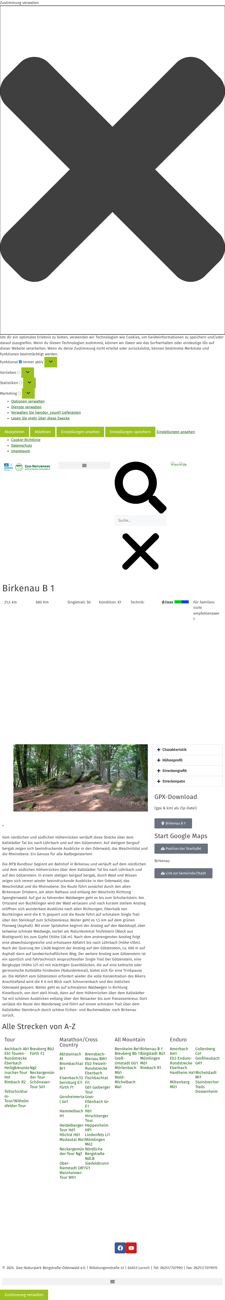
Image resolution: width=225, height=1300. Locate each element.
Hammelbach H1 (71, 1113)
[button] (112, 170)
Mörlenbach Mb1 (125, 1070)
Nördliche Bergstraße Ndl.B (95, 1154)
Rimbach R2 (15, 1082)
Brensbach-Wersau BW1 (96, 1056)
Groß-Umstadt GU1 (126, 1061)
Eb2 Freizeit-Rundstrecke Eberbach (96, 1068)
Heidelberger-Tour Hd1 (72, 1128)
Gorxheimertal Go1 (72, 1099)
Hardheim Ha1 (182, 1072)
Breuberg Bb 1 (127, 1053)
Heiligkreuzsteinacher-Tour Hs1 (16, 1072)
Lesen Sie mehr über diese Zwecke (40, 418)
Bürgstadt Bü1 (152, 1053)
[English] (175, 464)
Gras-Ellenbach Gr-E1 (97, 1101)
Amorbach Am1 (179, 1051)
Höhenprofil (172, 760)
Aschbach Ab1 (16, 1048)
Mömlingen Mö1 (150, 1061)
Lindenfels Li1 (97, 1134)
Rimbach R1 (150, 1067)
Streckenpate (173, 781)
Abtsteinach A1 (70, 1056)
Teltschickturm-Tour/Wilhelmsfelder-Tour (16, 1098)
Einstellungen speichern (130, 432)
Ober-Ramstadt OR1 (72, 1166)
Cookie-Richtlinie (25, 440)
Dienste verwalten (26, 407)
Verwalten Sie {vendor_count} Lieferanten (46, 412)
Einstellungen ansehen (80, 432)
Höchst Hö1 (70, 1134)
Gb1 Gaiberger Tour (97, 1090)
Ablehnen (43, 432)
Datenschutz (21, 445)
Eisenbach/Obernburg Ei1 (71, 1080)
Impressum (20, 451)
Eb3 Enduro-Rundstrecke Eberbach (181, 1063)
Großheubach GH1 (207, 1061)
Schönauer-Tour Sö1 (40, 1084)
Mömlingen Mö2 (95, 1142)
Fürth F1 (67, 1087)
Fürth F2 (37, 1053)
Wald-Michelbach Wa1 (125, 1082)
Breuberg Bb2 (42, 1048)
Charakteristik (174, 749)
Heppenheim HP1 (96, 1128)
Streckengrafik (174, 770)
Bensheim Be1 (127, 1048)
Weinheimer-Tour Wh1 (71, 1175)
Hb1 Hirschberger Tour (96, 1116)
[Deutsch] (183, 464)
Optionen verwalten (28, 401)
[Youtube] (131, 1247)
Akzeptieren (14, 432)
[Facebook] (120, 1247)
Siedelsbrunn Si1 (97, 1166)
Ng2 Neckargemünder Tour (42, 1072)
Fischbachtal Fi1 (96, 1080)
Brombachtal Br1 (71, 1066)
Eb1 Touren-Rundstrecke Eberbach (15, 1058)
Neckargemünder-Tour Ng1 (72, 1151)
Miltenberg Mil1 (179, 1084)
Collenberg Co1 (205, 1051)
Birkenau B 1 (151, 1048)
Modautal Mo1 (72, 1139)
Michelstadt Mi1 (206, 1075)
